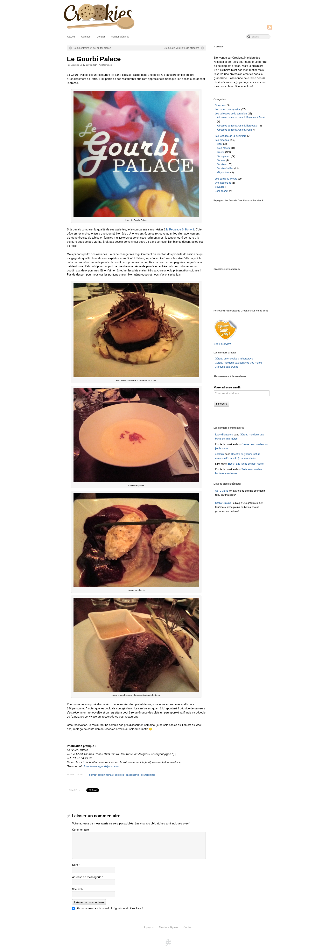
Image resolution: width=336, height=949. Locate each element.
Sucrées (221, 164)
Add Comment (105, 65)
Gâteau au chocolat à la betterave (234, 358)
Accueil (71, 36)
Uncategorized (223, 182)
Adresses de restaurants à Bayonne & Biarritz (242, 117)
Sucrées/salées (225, 168)
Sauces (221, 160)
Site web (77, 889)
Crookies (75, 65)
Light (219, 144)
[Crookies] (168, 16)
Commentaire (80, 829)
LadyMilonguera (224, 434)
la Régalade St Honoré (180, 229)
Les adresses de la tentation (231, 113)
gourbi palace (148, 774)
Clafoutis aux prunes (226, 366)
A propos (85, 36)
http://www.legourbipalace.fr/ (101, 766)
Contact (101, 36)
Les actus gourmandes (228, 109)
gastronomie (132, 774)
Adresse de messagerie (87, 877)
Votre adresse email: (227, 387)
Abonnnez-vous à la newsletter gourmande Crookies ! (109, 908)
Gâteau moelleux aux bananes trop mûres (238, 362)
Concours (220, 105)
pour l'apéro (223, 148)
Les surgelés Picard (226, 178)
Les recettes (222, 140)
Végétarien (223, 172)
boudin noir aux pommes (111, 774)
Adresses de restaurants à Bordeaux (237, 125)
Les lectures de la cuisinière (230, 136)
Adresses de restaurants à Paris (234, 129)
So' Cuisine (221, 490)
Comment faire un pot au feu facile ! (92, 48)
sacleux (219, 454)
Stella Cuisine (223, 503)
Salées (220, 152)
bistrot (92, 774)
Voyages (220, 186)
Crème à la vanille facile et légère (181, 48)
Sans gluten (223, 156)
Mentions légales (120, 36)
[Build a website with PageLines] (168, 942)
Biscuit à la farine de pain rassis (246, 463)
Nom (76, 865)
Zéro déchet (221, 191)
